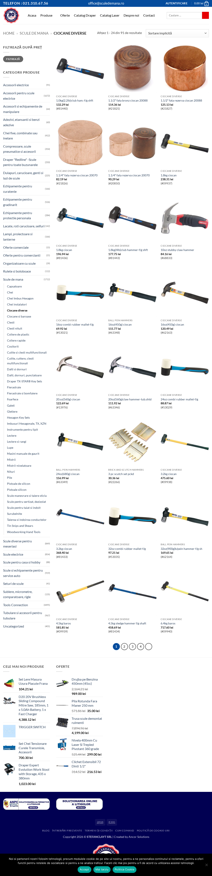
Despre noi (131, 15)
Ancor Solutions (139, 836)
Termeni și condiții (99, 830)
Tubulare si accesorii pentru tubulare (22, 615)
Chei (10, 292)
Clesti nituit (14, 328)
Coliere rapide (16, 340)
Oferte (65, 15)
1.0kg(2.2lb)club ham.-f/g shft (74, 100)
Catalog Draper (85, 15)
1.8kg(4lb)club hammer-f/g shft (128, 250)
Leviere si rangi (16, 441)
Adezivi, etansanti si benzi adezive (21, 122)
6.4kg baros (168, 623)
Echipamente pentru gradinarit (17, 202)
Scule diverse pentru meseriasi (17, 543)
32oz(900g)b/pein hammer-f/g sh (181, 548)
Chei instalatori (17, 304)
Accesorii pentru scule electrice (18, 95)
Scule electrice (13, 554)
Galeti (11, 405)
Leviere (11, 435)
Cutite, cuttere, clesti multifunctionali (20, 361)
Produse (46, 15)
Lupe (10, 447)
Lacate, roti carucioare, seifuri (24, 226)
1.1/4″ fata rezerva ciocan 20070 (77, 175)
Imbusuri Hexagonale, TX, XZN (26, 423)
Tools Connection (15, 605)
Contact (149, 15)
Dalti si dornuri (17, 369)
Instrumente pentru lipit (22, 429)
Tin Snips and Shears (20, 525)
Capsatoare (14, 286)
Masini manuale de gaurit (23, 453)
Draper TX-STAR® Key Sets (24, 381)
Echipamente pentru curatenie (17, 188)
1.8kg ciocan (169, 175)
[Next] (148, 646)
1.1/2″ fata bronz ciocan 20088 (128, 100)
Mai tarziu (102, 869)
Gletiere (12, 411)
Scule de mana (34, 33)
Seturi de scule (13, 583)
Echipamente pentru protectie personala (17, 215)
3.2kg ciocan (169, 474)
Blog (45, 830)
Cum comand (124, 830)
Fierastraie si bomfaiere (22, 393)
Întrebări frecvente (67, 830)
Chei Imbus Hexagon (20, 298)
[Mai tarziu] (206, 866)
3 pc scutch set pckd (121, 474)
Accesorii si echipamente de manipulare (22, 109)
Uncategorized (13, 626)
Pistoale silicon (16, 489)
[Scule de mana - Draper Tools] (11, 15)
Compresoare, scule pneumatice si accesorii (19, 149)
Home (8, 33)
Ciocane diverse (17, 310)
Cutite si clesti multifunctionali (27, 352)
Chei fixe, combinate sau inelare (20, 135)
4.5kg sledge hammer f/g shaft (127, 623)
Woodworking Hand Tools (23, 532)
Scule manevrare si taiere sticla (27, 495)
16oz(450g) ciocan (120, 324)
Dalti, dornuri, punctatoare (24, 375)
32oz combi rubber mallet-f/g (127, 548)
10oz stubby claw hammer (177, 250)
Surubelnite (14, 513)
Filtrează (13, 59)
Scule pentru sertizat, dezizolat (26, 501)
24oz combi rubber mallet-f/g (179, 399)
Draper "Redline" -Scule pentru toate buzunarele (20, 162)
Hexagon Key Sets (18, 417)
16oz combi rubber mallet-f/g (75, 324)
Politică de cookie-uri (153, 830)
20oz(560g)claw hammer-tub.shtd (130, 399)
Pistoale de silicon (18, 483)
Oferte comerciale (16, 247)
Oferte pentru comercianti (21, 255)
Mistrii (11, 459)
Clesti (10, 322)
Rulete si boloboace (17, 271)
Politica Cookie (124, 869)
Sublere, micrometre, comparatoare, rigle (17, 594)
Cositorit (13, 346)
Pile (9, 477)
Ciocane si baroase (19, 316)
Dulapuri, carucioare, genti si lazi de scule (23, 175)
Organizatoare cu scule (19, 263)
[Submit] (205, 15)
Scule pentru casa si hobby (21, 562)
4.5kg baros (63, 623)
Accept (84, 869)
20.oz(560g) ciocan (68, 399)
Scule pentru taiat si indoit (24, 507)
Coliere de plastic (18, 334)
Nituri (11, 471)
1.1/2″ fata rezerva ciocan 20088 (181, 100)
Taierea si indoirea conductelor (27, 519)
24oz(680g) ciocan (68, 474)
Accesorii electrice (16, 85)
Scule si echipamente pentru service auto (23, 573)
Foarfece (12, 399)
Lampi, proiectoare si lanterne (18, 236)
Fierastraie (14, 387)
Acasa (32, 15)
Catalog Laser (109, 15)
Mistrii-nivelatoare (19, 465)
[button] (176, 3)
